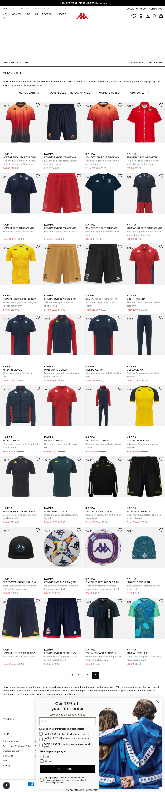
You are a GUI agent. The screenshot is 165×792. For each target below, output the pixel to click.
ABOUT (143, 9)
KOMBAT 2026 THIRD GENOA (18, 228)
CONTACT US (155, 9)
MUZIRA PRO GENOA (61, 371)
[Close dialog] (157, 702)
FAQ (5, 761)
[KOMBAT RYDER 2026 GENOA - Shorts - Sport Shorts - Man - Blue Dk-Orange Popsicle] (46, 150)
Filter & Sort (154, 62)
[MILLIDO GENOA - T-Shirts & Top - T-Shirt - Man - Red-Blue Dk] (93, 363)
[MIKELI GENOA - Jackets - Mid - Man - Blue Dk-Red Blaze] (5, 434)
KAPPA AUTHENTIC (22, 9)
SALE (5, 18)
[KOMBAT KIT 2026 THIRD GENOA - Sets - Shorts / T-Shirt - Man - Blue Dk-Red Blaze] (129, 221)
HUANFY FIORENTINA (143, 584)
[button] (6, 785)
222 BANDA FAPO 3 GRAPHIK (103, 654)
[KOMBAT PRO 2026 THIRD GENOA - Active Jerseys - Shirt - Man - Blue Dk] (87, 221)
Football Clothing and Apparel (69, 92)
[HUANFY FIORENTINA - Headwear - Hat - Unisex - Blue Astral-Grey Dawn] (134, 575)
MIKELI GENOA (20, 442)
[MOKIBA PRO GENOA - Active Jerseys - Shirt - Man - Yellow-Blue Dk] (129, 434)
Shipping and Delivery (13, 751)
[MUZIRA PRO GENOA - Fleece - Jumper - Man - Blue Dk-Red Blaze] (46, 363)
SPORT (62, 14)
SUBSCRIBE (67, 769)
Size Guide (8, 756)
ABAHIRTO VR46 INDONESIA (143, 159)
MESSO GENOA (143, 371)
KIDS (27, 14)
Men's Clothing (29, 92)
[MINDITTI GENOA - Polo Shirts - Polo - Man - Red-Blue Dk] (129, 292)
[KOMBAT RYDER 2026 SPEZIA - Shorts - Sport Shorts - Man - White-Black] (51, 292)
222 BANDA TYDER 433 (144, 513)
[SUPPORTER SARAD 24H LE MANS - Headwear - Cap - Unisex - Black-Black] (5, 575)
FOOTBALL (48, 14)
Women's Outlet (110, 92)
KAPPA (6, 9)
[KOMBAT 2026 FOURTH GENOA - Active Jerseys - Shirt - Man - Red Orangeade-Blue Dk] (87, 150)
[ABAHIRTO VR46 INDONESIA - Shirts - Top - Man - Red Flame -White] (129, 150)
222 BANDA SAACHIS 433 (103, 513)
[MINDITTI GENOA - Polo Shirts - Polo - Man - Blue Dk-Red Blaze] (134, 292)
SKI (36, 14)
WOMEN (16, 14)
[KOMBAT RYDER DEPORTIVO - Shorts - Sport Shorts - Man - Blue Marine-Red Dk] (46, 646)
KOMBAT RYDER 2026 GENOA (61, 159)
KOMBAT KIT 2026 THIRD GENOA (144, 229)
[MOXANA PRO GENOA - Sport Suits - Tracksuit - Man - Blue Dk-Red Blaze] (87, 434)
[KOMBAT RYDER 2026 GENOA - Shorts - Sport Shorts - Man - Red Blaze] (46, 221)
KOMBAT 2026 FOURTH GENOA (102, 159)
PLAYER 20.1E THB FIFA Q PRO (102, 584)
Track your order (10, 741)
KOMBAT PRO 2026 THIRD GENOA (103, 229)
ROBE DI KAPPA (43, 9)
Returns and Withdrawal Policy (17, 746)
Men (5, 62)
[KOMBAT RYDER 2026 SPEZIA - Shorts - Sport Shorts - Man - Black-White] (56, 292)
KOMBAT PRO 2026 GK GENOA (20, 300)
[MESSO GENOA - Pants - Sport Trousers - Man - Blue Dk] (129, 363)
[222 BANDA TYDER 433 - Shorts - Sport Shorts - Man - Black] (129, 504)
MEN (5, 14)
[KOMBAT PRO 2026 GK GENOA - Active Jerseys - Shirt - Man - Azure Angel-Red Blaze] (10, 504)
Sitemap (6, 765)
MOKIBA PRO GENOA (144, 442)
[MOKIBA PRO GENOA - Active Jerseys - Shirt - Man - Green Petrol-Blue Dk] (134, 434)
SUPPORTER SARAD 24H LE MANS (21, 584)
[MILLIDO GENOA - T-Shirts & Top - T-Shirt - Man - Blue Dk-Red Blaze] (87, 363)
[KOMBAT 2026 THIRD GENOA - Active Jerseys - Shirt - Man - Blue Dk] (5, 221)
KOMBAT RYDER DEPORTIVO (60, 654)
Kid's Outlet (138, 92)
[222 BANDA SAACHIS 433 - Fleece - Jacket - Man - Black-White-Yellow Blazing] (87, 504)
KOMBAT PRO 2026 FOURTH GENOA (21, 159)
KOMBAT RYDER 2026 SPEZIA (60, 300)
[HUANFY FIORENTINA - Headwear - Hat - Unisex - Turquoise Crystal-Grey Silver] (129, 575)
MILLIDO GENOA (103, 371)
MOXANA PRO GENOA (103, 442)
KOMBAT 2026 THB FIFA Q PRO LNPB (62, 584)
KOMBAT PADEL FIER (144, 654)
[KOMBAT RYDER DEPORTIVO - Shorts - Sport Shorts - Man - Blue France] (51, 646)
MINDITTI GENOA (143, 300)
